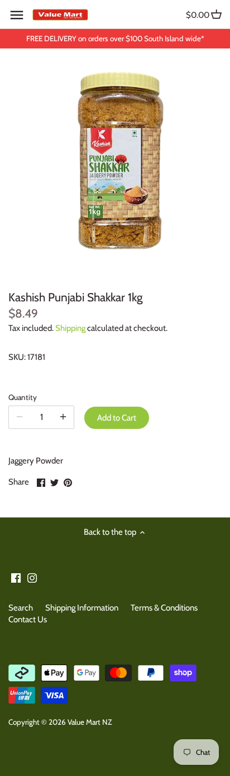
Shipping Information (81, 608)
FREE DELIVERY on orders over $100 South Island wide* (115, 38)
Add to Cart (116, 418)
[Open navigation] (16, 15)
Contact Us (27, 619)
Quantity (22, 397)
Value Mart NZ (90, 722)
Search (20, 608)
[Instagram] (32, 577)
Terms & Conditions (164, 608)
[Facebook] (16, 577)
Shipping (70, 328)
